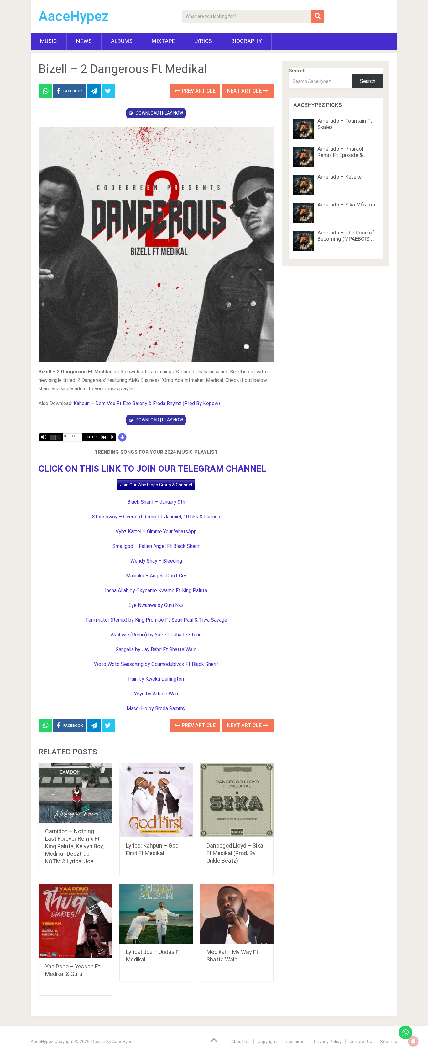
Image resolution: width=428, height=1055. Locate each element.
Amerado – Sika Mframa (346, 204)
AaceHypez (74, 16)
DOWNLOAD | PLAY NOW (159, 112)
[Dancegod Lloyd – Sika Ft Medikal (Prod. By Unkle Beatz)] (237, 800)
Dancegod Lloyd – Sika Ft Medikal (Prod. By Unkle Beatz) (234, 853)
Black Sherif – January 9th (156, 502)
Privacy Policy (328, 1041)
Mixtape (163, 41)
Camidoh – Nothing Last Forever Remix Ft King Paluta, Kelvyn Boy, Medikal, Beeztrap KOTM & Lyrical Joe (74, 846)
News (84, 41)
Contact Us (360, 1041)
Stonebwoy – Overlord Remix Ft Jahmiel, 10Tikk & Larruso (156, 517)
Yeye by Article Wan (156, 694)
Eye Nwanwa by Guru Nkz (156, 605)
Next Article (245, 91)
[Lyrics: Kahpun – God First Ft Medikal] (156, 800)
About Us (240, 1041)
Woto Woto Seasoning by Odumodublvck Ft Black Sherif (156, 664)
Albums (122, 41)
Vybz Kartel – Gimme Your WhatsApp (156, 531)
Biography (246, 41)
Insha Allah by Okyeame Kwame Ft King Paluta (156, 590)
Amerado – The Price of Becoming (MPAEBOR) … (345, 235)
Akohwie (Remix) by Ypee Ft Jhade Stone (156, 635)
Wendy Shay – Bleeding (156, 561)
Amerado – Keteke (339, 177)
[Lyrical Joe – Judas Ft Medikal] (156, 914)
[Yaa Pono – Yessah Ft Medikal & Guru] (75, 921)
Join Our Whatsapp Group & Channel (156, 484)
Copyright (267, 1041)
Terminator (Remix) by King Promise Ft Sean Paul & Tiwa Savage (156, 620)
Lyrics (203, 41)
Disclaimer (295, 1041)
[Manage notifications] (413, 1041)
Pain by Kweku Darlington (156, 679)
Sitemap (388, 1041)
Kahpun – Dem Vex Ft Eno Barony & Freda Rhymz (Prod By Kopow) (147, 403)
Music (48, 41)
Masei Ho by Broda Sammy (156, 708)
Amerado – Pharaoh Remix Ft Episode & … (342, 152)
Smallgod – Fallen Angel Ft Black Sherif (156, 546)
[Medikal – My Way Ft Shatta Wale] (237, 914)
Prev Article (198, 91)
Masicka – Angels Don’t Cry (156, 576)
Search (297, 71)
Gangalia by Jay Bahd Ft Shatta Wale (156, 649)
